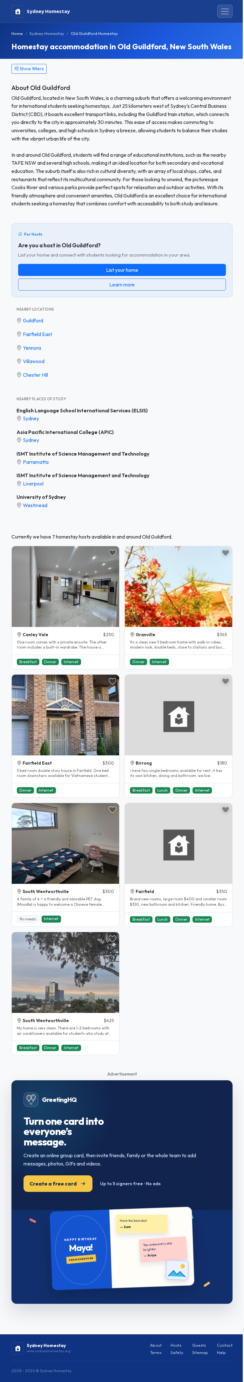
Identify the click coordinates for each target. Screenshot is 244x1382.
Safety (177, 1352)
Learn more (122, 284)
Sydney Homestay (47, 33)
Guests (199, 1345)
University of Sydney (41, 497)
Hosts (176, 1345)
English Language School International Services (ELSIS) (82, 410)
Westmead (35, 505)
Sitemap (200, 1352)
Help (221, 1352)
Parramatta (36, 462)
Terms (155, 1352)
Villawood (33, 361)
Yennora (32, 348)
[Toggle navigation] (225, 11)
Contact (225, 1345)
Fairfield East (37, 334)
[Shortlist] (112, 553)
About (156, 1345)
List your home (122, 270)
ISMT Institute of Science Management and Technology (83, 453)
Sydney (31, 418)
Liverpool (33, 483)
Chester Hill (35, 375)
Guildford (33, 320)
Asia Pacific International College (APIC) (65, 432)
